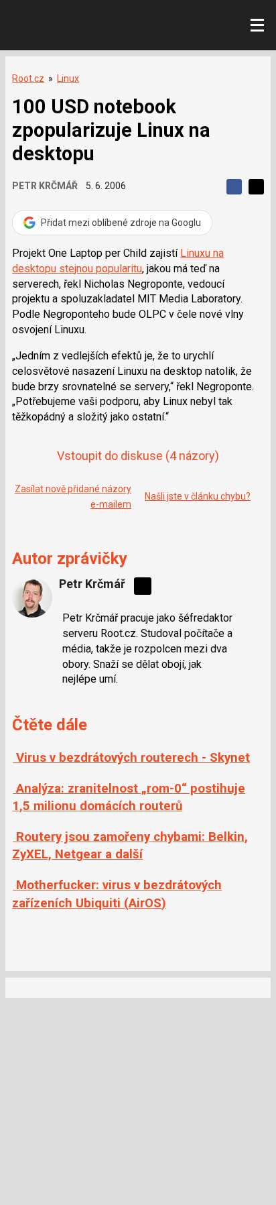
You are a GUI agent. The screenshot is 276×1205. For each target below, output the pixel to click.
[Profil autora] (32, 597)
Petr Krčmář (45, 185)
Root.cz (28, 78)
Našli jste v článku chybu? (198, 496)
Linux (68, 78)
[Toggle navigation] (257, 25)
